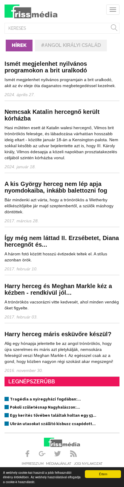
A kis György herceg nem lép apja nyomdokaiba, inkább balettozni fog (56, 187)
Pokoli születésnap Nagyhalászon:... (45, 407)
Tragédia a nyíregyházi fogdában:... (45, 399)
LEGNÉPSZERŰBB (31, 381)
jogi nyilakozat (88, 464)
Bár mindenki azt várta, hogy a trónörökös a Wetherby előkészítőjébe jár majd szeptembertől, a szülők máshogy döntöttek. (59, 205)
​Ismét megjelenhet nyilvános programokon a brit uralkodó (46, 67)
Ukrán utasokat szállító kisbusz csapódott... (53, 424)
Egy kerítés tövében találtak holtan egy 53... (53, 415)
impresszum (33, 464)
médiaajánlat (58, 464)
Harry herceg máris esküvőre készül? (58, 334)
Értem (103, 474)
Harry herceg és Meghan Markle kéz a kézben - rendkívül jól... (58, 289)
